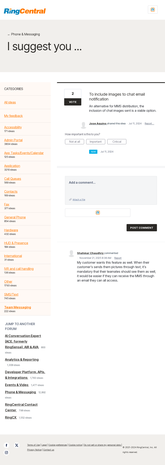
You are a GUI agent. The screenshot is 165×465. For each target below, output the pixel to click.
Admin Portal (13, 140)
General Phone (15, 217)
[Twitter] (19, 445)
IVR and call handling (19, 269)
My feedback (13, 116)
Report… (149, 123)
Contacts (11, 191)
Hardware (11, 230)
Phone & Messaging (20, 392)
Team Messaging (17, 307)
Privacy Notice (34, 449)
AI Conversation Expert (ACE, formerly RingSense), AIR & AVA (23, 341)
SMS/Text (11, 294)
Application (12, 166)
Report (118, 257)
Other (8, 282)
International (13, 256)
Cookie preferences (58, 444)
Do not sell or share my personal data (102, 444)
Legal (44, 444)
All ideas (10, 102)
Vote (72, 101)
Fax (6, 204)
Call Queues (12, 179)
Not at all (76, 142)
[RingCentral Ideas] (25, 11)
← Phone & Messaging (23, 34)
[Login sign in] (153, 9)
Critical (119, 142)
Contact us (48, 449)
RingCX (11, 417)
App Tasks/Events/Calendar (24, 153)
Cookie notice (75, 444)
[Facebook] (8, 445)
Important (97, 142)
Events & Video (17, 385)
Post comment (141, 227)
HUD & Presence (16, 243)
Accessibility (13, 127)
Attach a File (79, 199)
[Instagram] (8, 452)
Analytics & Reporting (22, 359)
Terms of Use (33, 444)
